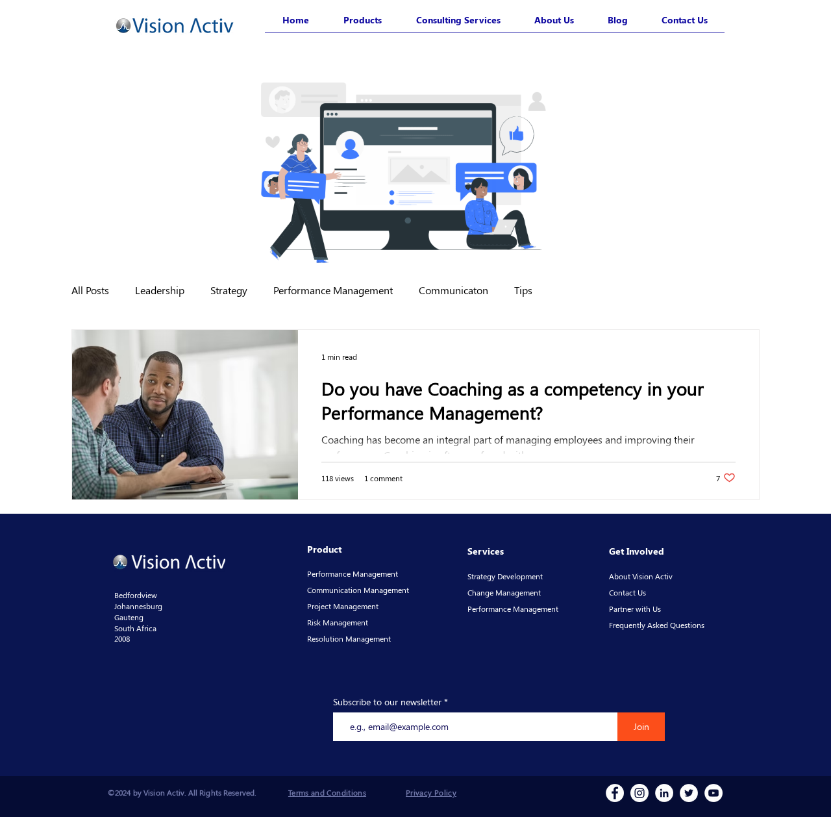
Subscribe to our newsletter (387, 702)
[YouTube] (713, 793)
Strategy (228, 290)
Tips (523, 290)
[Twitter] (689, 793)
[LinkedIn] (664, 793)
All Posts (90, 290)
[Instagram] (639, 793)
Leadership (159, 290)
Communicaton (453, 290)
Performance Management (333, 290)
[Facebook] (615, 793)
